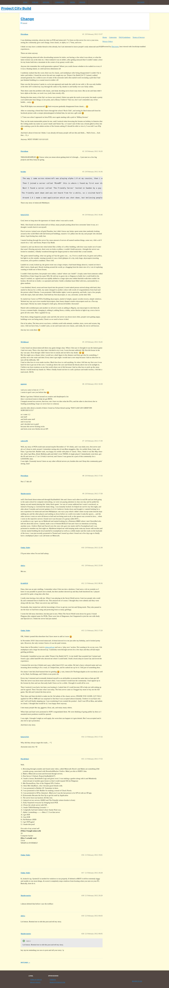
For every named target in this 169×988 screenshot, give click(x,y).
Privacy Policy (108, 41)
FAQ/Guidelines (124, 37)
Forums (35, 2)
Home (25, 2)
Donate (82, 2)
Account (140, 2)
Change (27, 19)
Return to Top (137, 981)
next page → (25, 962)
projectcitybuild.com (57, 982)
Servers (46, 2)
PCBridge (53, 979)
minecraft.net (49, 647)
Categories (113, 37)
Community (60, 2)
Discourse (115, 46)
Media (72, 2)
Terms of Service (139, 37)
